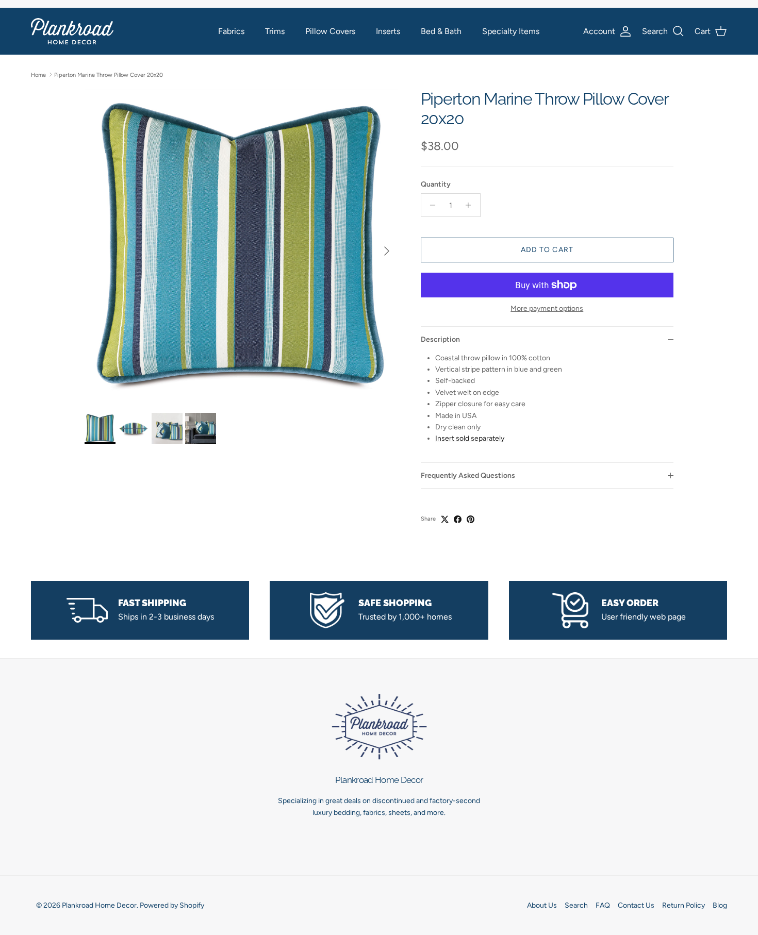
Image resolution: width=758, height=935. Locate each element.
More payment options (546, 309)
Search (576, 905)
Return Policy (683, 905)
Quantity (436, 184)
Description (440, 339)
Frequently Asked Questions (468, 475)
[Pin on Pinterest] (470, 519)
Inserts (388, 31)
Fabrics (231, 31)
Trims (275, 31)
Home (38, 74)
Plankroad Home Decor (99, 905)
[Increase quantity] (471, 205)
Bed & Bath (441, 31)
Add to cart (547, 249)
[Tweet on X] (445, 519)
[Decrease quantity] (430, 205)
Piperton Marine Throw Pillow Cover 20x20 (108, 74)
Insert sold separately (469, 438)
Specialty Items (510, 31)
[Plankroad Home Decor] (72, 31)
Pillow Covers (330, 31)
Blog (720, 905)
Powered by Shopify (172, 905)
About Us (542, 905)
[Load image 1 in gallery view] (241, 246)
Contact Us (636, 905)
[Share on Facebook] (458, 519)
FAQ (603, 905)
